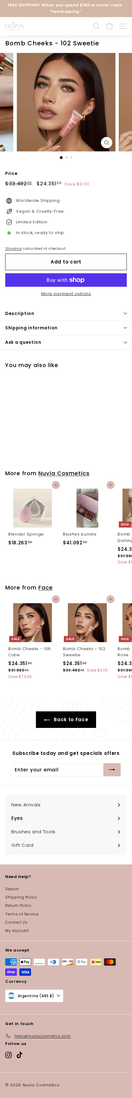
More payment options (66, 294)
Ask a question (23, 342)
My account (17, 930)
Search (12, 889)
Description (19, 313)
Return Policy (18, 905)
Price (11, 173)
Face (45, 587)
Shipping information (31, 328)
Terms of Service (22, 914)
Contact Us (16, 922)
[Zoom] (106, 142)
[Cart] (109, 26)
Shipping (13, 248)
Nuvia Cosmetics (64, 473)
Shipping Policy (21, 897)
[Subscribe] (112, 770)
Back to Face (70, 719)
